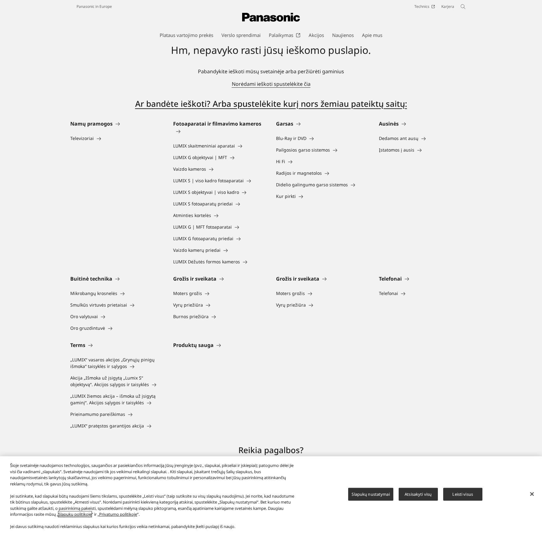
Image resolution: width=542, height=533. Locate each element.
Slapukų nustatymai (371, 494)
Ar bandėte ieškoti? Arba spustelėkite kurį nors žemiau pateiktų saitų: (271, 103)
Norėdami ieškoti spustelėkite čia (271, 83)
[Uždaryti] (532, 494)
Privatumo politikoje (118, 514)
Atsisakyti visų (418, 494)
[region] (271, 494)
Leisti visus (462, 494)
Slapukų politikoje (75, 514)
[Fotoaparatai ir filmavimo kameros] (219, 131)
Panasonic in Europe (94, 6)
